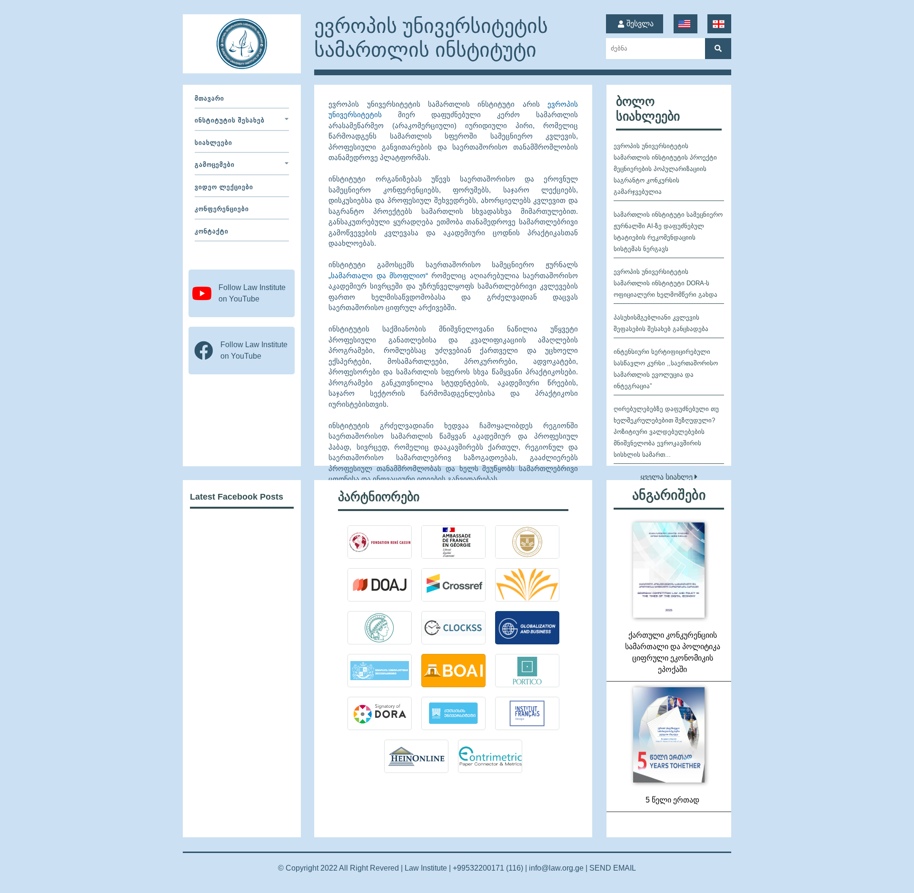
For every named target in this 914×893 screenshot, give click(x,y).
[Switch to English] (685, 24)
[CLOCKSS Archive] (453, 627)
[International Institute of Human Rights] (380, 542)
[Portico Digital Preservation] (527, 670)
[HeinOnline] (416, 756)
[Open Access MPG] (380, 627)
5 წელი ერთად (672, 800)
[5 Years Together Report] (669, 735)
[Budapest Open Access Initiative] (453, 670)
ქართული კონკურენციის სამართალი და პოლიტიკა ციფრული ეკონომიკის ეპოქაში (672, 652)
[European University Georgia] (527, 627)
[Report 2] (669, 570)
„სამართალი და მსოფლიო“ (378, 275)
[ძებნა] (718, 48)
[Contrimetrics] (490, 756)
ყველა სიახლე (667, 477)
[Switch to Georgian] (719, 24)
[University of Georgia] (380, 670)
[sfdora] (380, 713)
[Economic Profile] (453, 713)
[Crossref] (453, 584)
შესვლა (640, 24)
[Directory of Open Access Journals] (380, 584)
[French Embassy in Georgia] (453, 542)
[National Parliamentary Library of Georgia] (527, 584)
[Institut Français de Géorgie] (527, 713)
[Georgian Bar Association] (527, 542)
